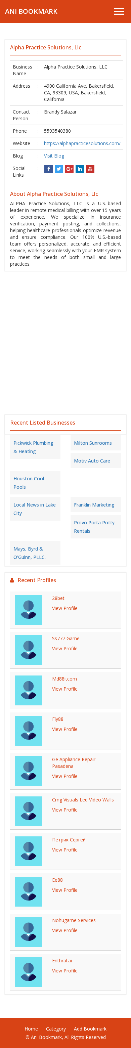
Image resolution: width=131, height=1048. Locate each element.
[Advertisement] (65, 342)
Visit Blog (54, 155)
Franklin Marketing (94, 504)
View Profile (65, 608)
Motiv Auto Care (92, 460)
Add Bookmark (90, 1028)
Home (31, 1028)
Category (56, 1028)
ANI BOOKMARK (31, 11)
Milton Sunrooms (93, 443)
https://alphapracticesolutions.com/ (82, 143)
